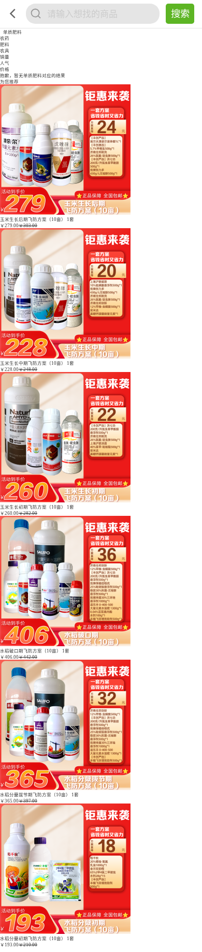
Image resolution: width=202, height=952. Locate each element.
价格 (4, 69)
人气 (4, 63)
